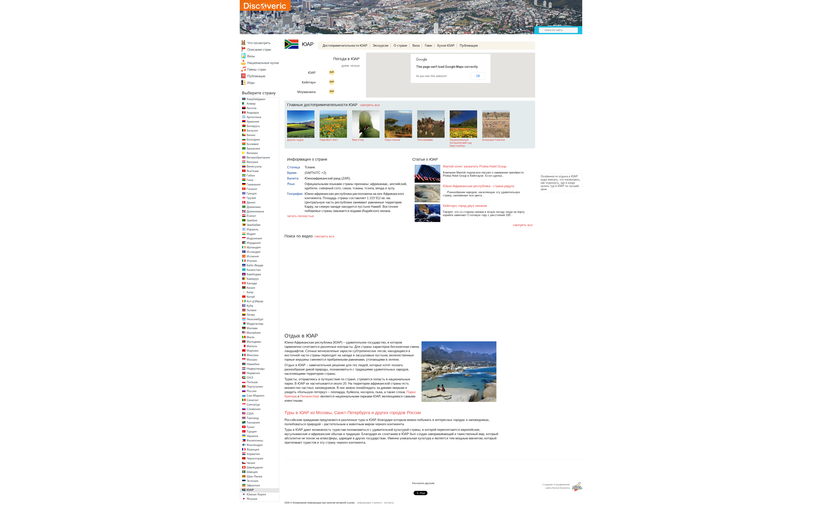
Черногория (255, 458)
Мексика (252, 355)
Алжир (251, 103)
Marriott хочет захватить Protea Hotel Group (474, 166)
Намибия (253, 364)
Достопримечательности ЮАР (345, 45)
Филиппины (255, 440)
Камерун (253, 278)
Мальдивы (254, 341)
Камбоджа (254, 274)
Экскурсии (380, 45)
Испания (253, 256)
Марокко (253, 350)
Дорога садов (295, 139)
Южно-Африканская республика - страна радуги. (479, 186)
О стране (400, 45)
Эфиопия (253, 485)
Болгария (253, 139)
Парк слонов (392, 139)
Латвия (251, 310)
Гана (250, 180)
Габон (251, 175)
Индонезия (254, 238)
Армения (253, 121)
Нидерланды (256, 368)
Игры (251, 82)
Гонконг (252, 189)
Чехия (251, 463)
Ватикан (252, 153)
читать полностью (300, 216)
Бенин (251, 135)
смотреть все (370, 105)
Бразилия (253, 148)
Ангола (251, 108)
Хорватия (253, 454)
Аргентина (254, 117)
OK (478, 76)
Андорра (253, 112)
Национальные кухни (263, 63)
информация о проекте (369, 502)
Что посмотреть (259, 43)
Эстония (252, 481)
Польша (252, 382)
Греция (252, 193)
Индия (251, 233)
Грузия (251, 198)
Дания (251, 202)
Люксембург (255, 319)
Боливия (253, 144)
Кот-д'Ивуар (255, 301)
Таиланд (253, 418)
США (250, 413)
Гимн (428, 45)
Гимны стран (256, 69)
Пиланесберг (309, 396)
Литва (251, 314)
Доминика (254, 207)
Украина (252, 436)
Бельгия (252, 130)
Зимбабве (254, 225)
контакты (389, 502)
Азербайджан (256, 99)
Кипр (250, 292)
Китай (251, 296)
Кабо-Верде (255, 265)
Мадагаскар (255, 323)
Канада (252, 283)
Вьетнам (253, 171)
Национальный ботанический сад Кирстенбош (461, 142)
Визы (251, 56)
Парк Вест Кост (329, 139)
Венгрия (252, 162)
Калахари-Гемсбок (493, 139)
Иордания (254, 242)
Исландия (254, 251)
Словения (254, 409)
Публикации (256, 76)
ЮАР (250, 490)
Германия (254, 184)
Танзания (253, 422)
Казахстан (254, 269)
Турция (252, 431)
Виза (416, 45)
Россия (251, 391)
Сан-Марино (255, 395)
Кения (251, 287)
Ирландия (254, 247)
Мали (250, 337)
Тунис (251, 427)
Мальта (252, 346)
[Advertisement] (556, 108)
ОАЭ (250, 377)
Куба (250, 305)
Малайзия (254, 332)
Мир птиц (358, 139)
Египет (251, 216)
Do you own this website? (431, 76)
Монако (252, 359)
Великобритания (258, 157)
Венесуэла (254, 166)
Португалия (255, 386)
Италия (252, 260)
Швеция (252, 472)
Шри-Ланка (254, 476)
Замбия (252, 220)
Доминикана (255, 211)
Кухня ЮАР (445, 45)
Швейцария (255, 467)
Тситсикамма (425, 139)
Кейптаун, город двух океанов (465, 205)
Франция (253, 449)
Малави (252, 328)
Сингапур (253, 404)
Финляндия (255, 445)
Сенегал (252, 400)
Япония (252, 499)
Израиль (252, 229)
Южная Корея (256, 494)
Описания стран (259, 49)
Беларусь (253, 126)
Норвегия (253, 373)
